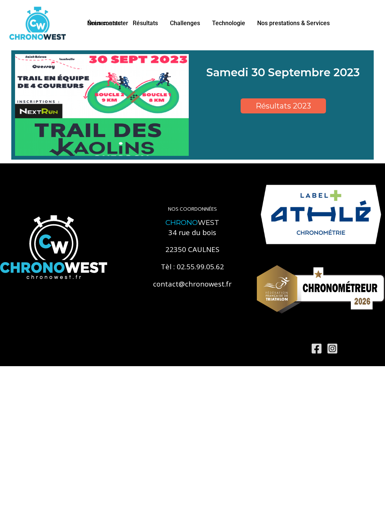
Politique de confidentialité (146, 348)
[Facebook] (316, 348)
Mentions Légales (83, 348)
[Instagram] (332, 348)
